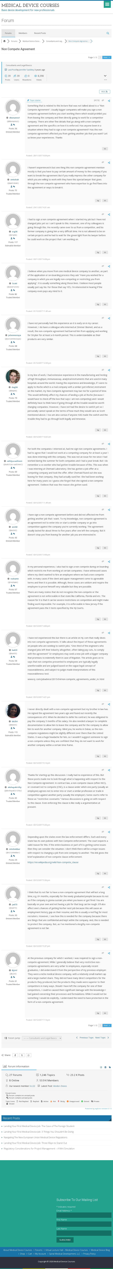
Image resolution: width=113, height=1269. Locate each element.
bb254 (14, 721)
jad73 (14, 904)
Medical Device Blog (100, 1250)
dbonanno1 (14, 117)
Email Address (64, 1210)
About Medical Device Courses (17, 1250)
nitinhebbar (14, 849)
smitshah (14, 179)
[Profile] (11, 125)
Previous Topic (86, 1037)
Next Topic (101, 1037)
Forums (8, 33)
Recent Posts (40, 33)
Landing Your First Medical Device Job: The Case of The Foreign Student (39, 1126)
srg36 (14, 231)
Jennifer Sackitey (26, 69)
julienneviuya (14, 335)
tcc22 (32, 1086)
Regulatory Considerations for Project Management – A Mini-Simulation (39, 1148)
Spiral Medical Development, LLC (64, 1254)
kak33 (14, 650)
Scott (14, 283)
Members (23, 33)
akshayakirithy (14, 787)
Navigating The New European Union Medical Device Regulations (35, 1137)
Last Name (61, 1228)
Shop (22, 1254)
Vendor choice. (60, 1086)
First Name (61, 1219)
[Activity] (14, 125)
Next (106, 57)
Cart (30, 1254)
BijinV (14, 970)
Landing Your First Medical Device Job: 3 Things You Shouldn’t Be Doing (39, 1131)
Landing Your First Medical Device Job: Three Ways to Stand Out (35, 1142)
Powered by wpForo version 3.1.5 (98, 1108)
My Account (40, 1254)
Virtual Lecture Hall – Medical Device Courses (66, 1250)
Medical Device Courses (64, 1261)
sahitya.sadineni (14, 461)
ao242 (14, 527)
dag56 (15, 387)
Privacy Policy (89, 1254)
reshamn (14, 578)
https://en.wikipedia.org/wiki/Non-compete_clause (53, 862)
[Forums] (4, 41)
